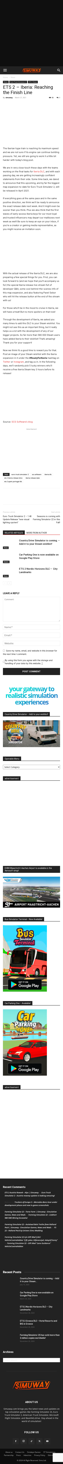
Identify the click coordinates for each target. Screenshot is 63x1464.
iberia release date (33, 478)
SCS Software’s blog (22, 421)
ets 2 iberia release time (13, 478)
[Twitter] (13, 104)
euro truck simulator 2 (20, 474)
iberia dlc (48, 474)
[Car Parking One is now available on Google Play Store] (10, 558)
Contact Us (19, 1452)
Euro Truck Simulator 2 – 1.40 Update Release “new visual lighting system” (17, 519)
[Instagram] (24, 1441)
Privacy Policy (39, 1455)
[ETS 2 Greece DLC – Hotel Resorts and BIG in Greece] (10, 1324)
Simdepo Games (34, 1452)
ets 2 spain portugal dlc (13, 481)
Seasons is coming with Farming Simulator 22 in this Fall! (46, 519)
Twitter (6, 361)
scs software (36, 474)
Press (18, 1455)
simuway (9, 97)
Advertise (27, 1455)
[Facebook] (6, 104)
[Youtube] (47, 1441)
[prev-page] (5, 583)
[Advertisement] (31, 33)
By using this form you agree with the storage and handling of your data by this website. (29, 662)
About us (9, 1452)
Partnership (8, 1455)
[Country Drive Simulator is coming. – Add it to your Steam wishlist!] (10, 544)
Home (5, 77)
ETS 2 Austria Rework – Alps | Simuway (22, 1192)
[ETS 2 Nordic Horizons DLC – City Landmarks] (10, 572)
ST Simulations (49, 1452)
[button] (5, 70)
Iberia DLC (39, 171)
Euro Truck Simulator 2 (18, 82)
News (13, 77)
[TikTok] (31, 1441)
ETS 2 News (33, 82)
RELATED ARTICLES (14, 533)
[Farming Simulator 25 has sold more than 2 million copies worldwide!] (10, 1339)
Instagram (19, 361)
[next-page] (9, 583)
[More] (19, 104)
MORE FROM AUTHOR (37, 533)
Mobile (6, 562)
